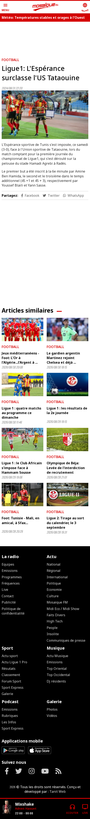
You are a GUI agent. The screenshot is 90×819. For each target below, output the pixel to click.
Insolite (53, 634)
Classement (11, 674)
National (53, 564)
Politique (54, 583)
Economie (54, 589)
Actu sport (10, 656)
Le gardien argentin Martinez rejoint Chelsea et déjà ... (63, 358)
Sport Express (12, 687)
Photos (52, 709)
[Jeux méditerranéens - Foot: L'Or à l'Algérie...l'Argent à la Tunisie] (22, 329)
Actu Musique (57, 656)
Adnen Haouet (25, 808)
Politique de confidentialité (13, 611)
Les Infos (9, 722)
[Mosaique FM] (45, 7)
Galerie (7, 693)
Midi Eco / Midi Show (63, 608)
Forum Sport (11, 681)
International (57, 577)
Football (10, 60)
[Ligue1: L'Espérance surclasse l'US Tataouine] (45, 114)
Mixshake (24, 804)
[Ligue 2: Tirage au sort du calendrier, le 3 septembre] (67, 494)
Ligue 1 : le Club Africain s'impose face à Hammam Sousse (22, 468)
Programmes (12, 577)
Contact (8, 596)
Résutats (8, 668)
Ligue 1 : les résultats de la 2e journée (67, 410)
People (52, 627)
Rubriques (10, 715)
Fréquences (11, 583)
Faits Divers (56, 615)
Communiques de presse (66, 640)
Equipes (8, 564)
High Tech (55, 621)
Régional (53, 570)
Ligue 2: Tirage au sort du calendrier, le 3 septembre (65, 523)
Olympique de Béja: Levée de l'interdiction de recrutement (66, 468)
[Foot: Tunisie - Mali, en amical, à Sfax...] (22, 494)
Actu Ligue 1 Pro (14, 662)
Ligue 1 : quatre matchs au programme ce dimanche (21, 413)
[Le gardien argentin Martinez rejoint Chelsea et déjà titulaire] (67, 329)
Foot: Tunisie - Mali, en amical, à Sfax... (20, 520)
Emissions (10, 570)
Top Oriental (57, 668)
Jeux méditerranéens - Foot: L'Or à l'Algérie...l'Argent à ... (20, 358)
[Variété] (7, 807)
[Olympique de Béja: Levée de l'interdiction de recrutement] (67, 439)
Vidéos (52, 715)
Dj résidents (56, 681)
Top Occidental (58, 674)
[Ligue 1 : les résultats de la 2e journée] (67, 384)
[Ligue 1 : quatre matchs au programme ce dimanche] (22, 384)
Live (5, 589)
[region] (45, 37)
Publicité (9, 602)
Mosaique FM (57, 602)
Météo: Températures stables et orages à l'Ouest (43, 17)
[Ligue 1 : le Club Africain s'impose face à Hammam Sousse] (22, 439)
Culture (53, 596)
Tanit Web (57, 791)
